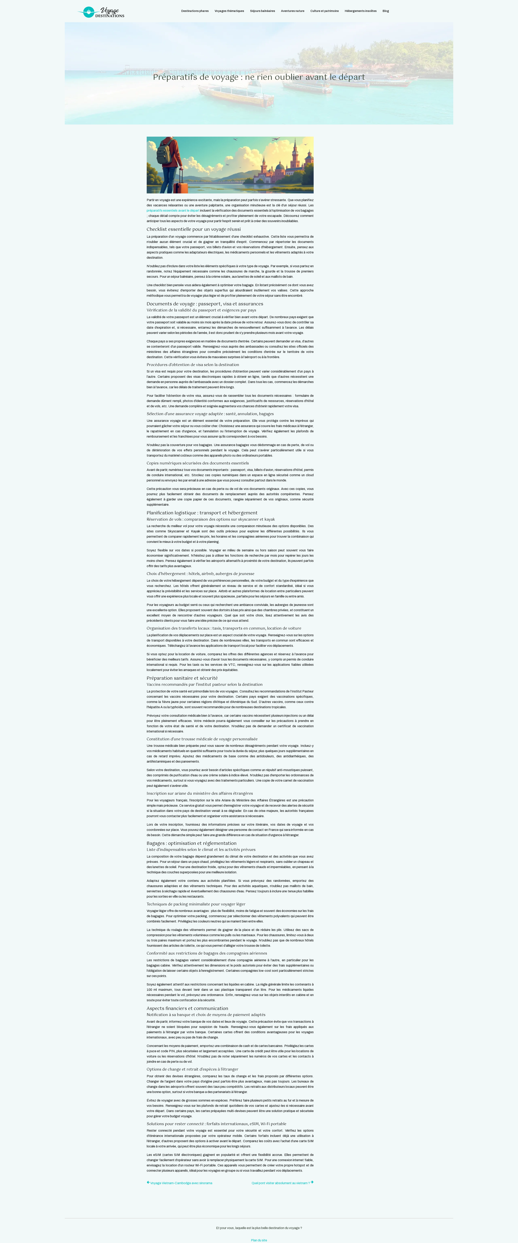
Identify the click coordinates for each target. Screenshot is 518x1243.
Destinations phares (195, 11)
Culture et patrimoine (324, 11)
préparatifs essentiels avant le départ (173, 210)
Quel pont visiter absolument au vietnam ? (281, 1183)
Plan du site (259, 1240)
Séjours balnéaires (262, 11)
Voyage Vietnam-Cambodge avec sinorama (181, 1183)
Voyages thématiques (229, 11)
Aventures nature (292, 11)
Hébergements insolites (361, 11)
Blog (386, 11)
